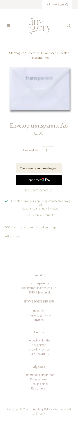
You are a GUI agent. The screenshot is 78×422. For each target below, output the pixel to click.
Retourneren (39, 388)
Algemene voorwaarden (39, 374)
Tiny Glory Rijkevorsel (44, 409)
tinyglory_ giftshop (39, 315)
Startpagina (16, 53)
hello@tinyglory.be (39, 340)
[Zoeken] (68, 25)
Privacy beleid (39, 379)
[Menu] (8, 26)
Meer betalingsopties (38, 190)
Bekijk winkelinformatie (41, 215)
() (57, 4)
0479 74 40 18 (39, 354)
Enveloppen (48, 53)
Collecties (32, 53)
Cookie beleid (39, 383)
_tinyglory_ (39, 319)
